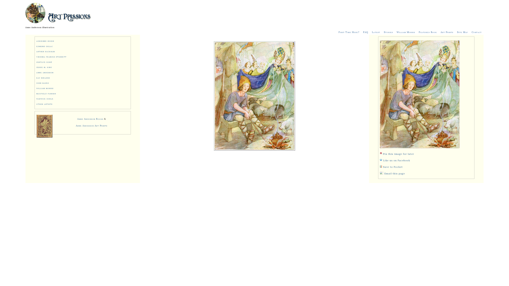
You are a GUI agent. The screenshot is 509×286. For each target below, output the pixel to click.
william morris (44, 88)
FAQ (365, 32)
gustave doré (44, 61)
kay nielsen (43, 77)
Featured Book (428, 32)
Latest (376, 32)
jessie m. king (44, 67)
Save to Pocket (393, 166)
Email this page (394, 173)
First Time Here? (349, 32)
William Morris (406, 32)
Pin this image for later (398, 153)
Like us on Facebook (396, 160)
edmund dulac (44, 46)
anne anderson (45, 72)
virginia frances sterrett (51, 56)
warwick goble (44, 98)
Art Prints (447, 32)
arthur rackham (45, 51)
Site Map (462, 32)
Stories (388, 32)
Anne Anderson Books (90, 118)
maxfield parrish (46, 93)
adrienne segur (45, 40)
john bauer (42, 82)
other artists (44, 103)
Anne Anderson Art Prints (91, 125)
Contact (477, 32)
